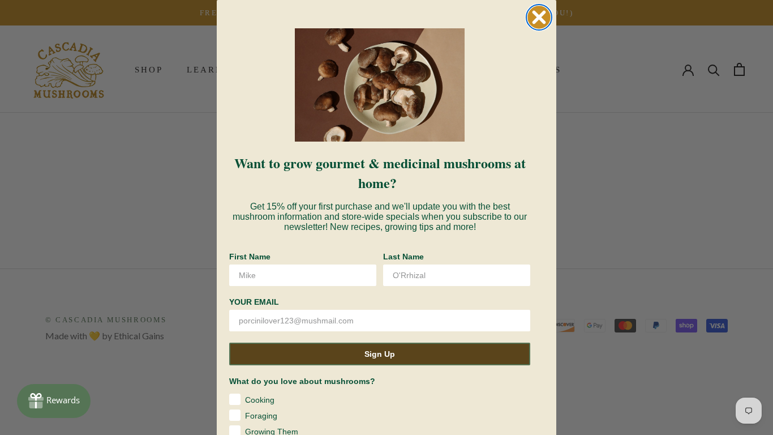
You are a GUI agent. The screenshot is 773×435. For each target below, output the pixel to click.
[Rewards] (54, 401)
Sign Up (379, 354)
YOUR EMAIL (254, 301)
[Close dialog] (539, 17)
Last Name (403, 256)
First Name (249, 256)
